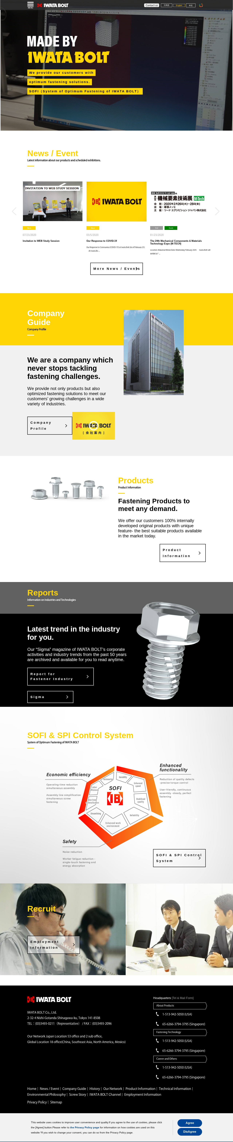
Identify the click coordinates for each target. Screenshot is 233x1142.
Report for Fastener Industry (51, 676)
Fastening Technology (168, 1032)
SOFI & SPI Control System (179, 858)
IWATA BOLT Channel (105, 1094)
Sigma (37, 697)
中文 (191, 6)
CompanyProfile (41, 425)
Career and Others (166, 1058)
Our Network (112, 1088)
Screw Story (77, 1094)
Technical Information (175, 1088)
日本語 (166, 5)
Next (218, 212)
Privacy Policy (37, 1102)
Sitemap (56, 1102)
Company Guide (74, 1088)
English (179, 5)
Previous (15, 212)
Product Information (177, 553)
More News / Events (117, 269)
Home (31, 1088)
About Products (165, 1005)
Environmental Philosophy (46, 1094)
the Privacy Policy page (84, 1127)
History (95, 1088)
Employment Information (44, 944)
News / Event (49, 1088)
